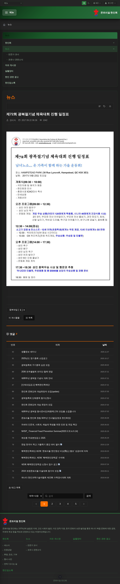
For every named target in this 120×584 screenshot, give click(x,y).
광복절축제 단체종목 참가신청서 (36, 398)
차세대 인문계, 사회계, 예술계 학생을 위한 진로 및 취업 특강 (49, 424)
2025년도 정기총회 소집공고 (34, 358)
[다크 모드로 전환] (110, 106)
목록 (30, 318)
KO (97, 3)
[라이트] (84, 3)
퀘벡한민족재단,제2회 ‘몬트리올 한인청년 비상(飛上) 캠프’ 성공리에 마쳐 (54, 451)
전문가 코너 (13, 54)
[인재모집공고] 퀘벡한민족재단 (35, 385)
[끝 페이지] (84, 504)
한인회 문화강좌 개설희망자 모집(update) (40, 391)
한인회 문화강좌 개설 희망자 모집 (36, 405)
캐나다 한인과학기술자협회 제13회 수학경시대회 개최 (46, 477)
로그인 (110, 3)
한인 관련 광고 (12, 77)
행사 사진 (8, 559)
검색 (88, 496)
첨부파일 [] (17, 310)
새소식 (7, 545)
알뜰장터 (9, 71)
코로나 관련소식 (15, 59)
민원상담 (8, 550)
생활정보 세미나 (28, 352)
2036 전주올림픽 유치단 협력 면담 (37, 371)
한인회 (8, 43)
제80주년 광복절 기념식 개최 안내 (36, 378)
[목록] (99, 106)
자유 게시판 (10, 65)
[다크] (88, 3)
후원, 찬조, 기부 (10, 554)
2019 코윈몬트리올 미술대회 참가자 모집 (40, 471)
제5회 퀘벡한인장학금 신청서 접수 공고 (39, 464)
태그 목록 (16, 487)
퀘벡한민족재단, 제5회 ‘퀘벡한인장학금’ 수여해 (43, 457)
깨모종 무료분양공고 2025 (33, 438)
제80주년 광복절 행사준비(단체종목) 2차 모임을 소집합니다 (48, 411)
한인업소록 (10, 83)
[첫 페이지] (36, 504)
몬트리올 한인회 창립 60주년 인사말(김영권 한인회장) (46, 418)
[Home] (4, 25)
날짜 (104, 345)
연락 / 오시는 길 (10, 564)
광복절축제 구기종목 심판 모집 (35, 365)
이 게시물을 (14, 318)
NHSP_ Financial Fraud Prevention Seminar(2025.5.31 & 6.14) (49, 431)
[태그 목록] (104, 106)
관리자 (13, 120)
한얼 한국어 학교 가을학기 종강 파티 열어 (40, 444)
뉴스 (7, 49)
